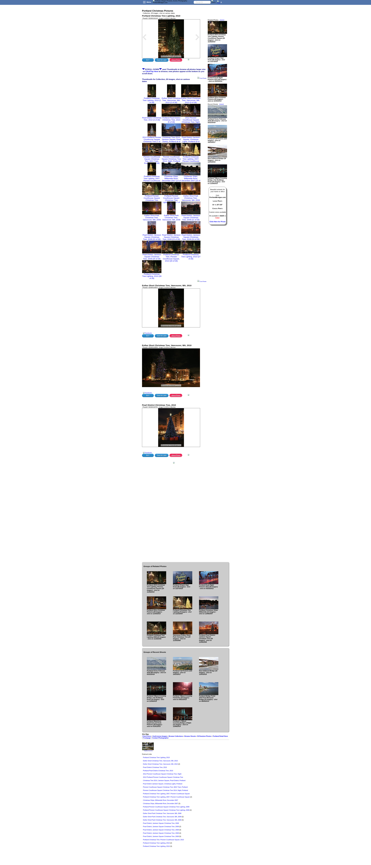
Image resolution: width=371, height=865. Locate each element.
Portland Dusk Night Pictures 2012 (217, 79)
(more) (222, 20)
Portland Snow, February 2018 (217, 120)
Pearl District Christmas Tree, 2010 (155, 767)
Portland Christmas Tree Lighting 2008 (156, 637)
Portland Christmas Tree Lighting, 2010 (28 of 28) (151, 276)
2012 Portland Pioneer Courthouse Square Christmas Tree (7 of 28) (152, 140)
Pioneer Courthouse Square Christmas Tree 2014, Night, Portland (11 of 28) (171, 160)
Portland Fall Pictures (217, 140)
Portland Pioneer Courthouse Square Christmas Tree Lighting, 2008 (166, 807)
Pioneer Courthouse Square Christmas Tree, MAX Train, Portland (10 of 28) (151, 160)
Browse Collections (176, 736)
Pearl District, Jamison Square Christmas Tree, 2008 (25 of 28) (152, 257)
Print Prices (147, 736)
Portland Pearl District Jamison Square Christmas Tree (207, 638)
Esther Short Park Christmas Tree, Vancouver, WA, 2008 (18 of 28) (191, 199)
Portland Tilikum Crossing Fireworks (182, 697)
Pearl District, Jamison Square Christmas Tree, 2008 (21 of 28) (191, 217)
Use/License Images (159, 736)
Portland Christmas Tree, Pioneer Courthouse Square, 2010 (163, 840)
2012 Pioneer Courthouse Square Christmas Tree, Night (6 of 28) (191, 121)
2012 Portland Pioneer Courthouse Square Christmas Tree (163, 777)
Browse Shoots (190, 736)
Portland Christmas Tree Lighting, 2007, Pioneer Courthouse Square (166, 793)
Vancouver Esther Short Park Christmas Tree (182, 637)
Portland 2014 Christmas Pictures (217, 99)
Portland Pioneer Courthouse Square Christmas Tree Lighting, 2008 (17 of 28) (171, 200)
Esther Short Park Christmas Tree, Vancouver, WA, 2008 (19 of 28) (152, 218)
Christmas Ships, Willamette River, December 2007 (160, 800)
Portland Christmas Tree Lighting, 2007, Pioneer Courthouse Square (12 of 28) (191, 160)
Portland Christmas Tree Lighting (182, 611)
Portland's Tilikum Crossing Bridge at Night (182, 723)
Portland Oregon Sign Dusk (216, 59)
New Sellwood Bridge (217, 160)
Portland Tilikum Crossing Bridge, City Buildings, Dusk (217, 180)
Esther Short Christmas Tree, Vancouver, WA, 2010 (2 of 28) (171, 100)
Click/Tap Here (151, 71)
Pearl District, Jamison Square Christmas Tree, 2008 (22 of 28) (152, 237)
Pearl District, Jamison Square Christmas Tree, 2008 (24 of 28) (191, 237)
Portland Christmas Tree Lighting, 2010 (156, 757)
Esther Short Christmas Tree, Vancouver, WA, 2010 (160, 761)
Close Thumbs (202, 78)
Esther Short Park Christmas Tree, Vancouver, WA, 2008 (162, 813)
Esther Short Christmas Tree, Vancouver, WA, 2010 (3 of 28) (190, 100)
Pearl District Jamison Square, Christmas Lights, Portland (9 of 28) (191, 140)
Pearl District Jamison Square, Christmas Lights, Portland (162, 784)
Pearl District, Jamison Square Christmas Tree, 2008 (161, 823)
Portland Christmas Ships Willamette (208, 611)
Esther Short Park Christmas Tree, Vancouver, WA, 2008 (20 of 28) (171, 218)
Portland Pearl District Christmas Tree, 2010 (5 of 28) (171, 120)
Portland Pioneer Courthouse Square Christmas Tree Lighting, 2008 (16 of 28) (151, 200)
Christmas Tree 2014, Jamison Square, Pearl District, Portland (164, 780)
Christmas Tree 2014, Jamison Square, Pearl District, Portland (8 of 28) (171, 140)
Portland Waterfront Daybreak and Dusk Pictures (155, 723)
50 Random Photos (204, 736)
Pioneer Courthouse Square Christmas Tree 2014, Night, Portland (165, 790)
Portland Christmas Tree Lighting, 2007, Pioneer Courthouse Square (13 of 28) (151, 179)
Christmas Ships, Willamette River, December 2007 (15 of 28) (191, 179)
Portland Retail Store (220, 736)
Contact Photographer (160, 738)
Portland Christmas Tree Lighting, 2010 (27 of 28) (190, 257)
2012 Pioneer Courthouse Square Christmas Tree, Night (162, 774)
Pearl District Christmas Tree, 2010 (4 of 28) (151, 119)
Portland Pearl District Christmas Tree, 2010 (158, 770)
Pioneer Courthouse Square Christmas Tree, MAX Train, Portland (165, 787)
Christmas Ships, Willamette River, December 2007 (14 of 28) (171, 179)
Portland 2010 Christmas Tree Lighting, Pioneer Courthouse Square (217, 38)
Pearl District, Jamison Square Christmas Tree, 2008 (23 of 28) (171, 237)
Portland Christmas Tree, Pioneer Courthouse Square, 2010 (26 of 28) (171, 258)
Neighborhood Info (148, 750)
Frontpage (147, 738)
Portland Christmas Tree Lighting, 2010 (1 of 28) (152, 100)
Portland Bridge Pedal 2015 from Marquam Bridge (208, 698)
